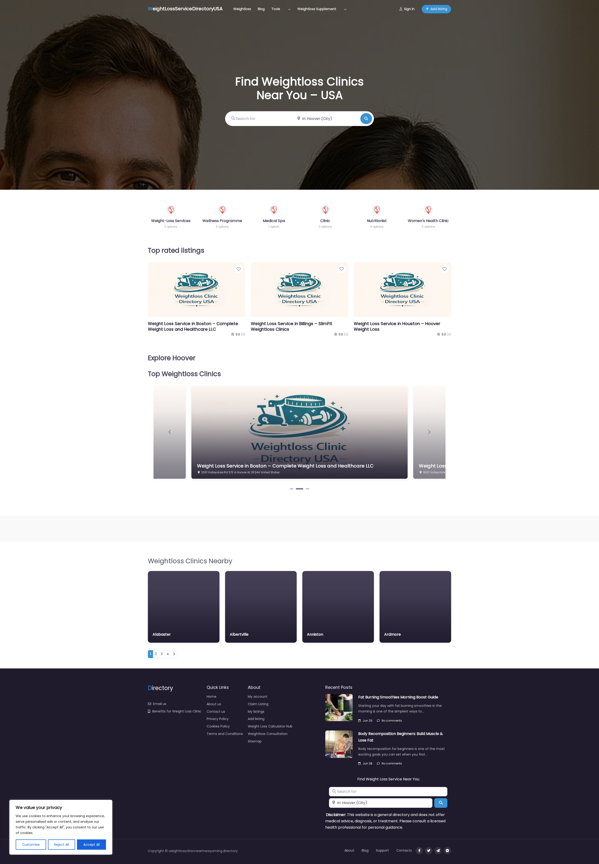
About (349, 850)
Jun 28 (367, 763)
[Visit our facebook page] (419, 850)
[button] (170, 432)
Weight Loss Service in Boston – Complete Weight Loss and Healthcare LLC (193, 326)
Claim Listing (258, 704)
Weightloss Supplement (316, 9)
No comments (392, 721)
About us (214, 704)
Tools (275, 9)
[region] (60, 827)
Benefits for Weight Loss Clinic (176, 711)
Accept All (91, 844)
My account (257, 696)
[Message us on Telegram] (438, 850)
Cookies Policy (218, 726)
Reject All (61, 844)
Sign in (409, 9)
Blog (261, 9)
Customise (31, 844)
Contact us (216, 711)
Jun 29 (367, 721)
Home (211, 696)
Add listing (439, 9)
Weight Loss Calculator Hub (270, 726)
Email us (159, 703)
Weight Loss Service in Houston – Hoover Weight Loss (397, 326)
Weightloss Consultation (268, 733)
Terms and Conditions (225, 733)
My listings (256, 711)
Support (382, 850)
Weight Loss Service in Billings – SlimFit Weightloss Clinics (291, 326)
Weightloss (242, 9)
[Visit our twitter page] (428, 850)
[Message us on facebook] (447, 850)
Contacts (404, 850)
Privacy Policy (218, 718)
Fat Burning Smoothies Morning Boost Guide (398, 697)
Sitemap (255, 741)
